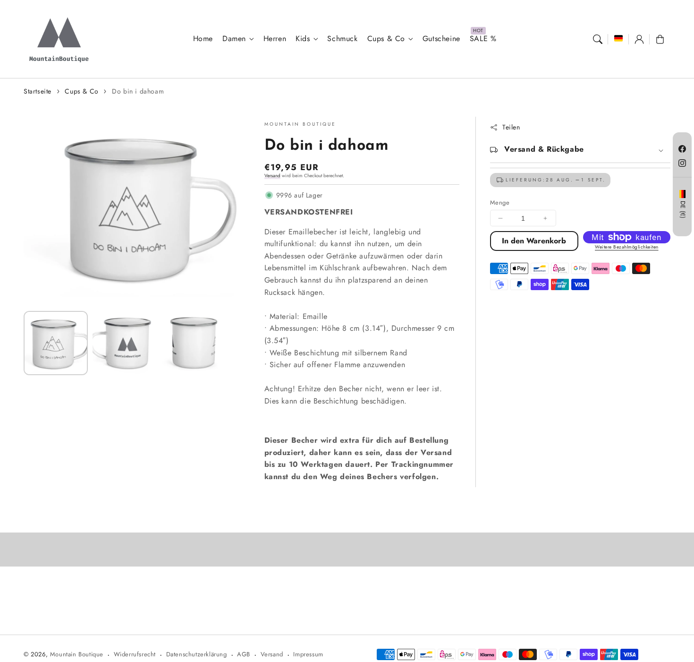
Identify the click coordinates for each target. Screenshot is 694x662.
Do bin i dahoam (138, 91)
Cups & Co (386, 39)
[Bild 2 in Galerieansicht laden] (125, 343)
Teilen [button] (511, 127)
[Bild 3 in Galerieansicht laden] (193, 343)
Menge (499, 202)
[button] (597, 39)
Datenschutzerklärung (196, 654)
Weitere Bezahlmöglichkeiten (627, 246)
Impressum (308, 654)
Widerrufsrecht (135, 654)
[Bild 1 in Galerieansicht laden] (56, 343)
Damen (234, 39)
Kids (303, 39)
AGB (243, 654)
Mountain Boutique (76, 654)
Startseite (37, 91)
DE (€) (682, 210)
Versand (272, 175)
